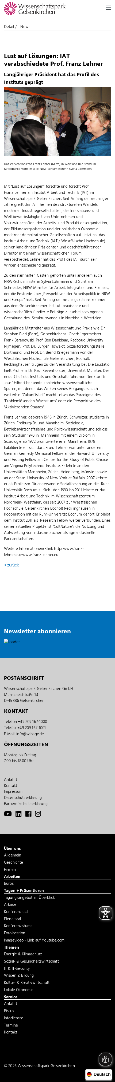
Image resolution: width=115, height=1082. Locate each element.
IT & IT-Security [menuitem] (17, 969)
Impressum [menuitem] (13, 792)
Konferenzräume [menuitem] (18, 926)
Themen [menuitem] (11, 948)
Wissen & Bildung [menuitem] (19, 976)
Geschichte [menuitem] (13, 863)
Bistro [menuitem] (9, 1011)
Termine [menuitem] (11, 1026)
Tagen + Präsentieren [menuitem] (24, 891)
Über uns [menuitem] (12, 849)
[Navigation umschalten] (108, 7)
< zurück (11, 565)
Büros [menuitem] (9, 884)
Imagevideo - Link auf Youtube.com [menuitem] (34, 941)
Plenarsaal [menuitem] (12, 919)
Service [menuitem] (10, 997)
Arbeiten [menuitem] (12, 877)
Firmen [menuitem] (10, 870)
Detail (9, 27)
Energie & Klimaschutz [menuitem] (23, 955)
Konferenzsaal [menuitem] (16, 912)
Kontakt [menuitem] (10, 786)
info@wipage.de (30, 734)
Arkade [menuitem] (10, 905)
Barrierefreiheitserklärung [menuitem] (26, 804)
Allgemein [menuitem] (12, 856)
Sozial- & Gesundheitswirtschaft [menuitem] (31, 962)
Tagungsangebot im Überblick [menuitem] (29, 898)
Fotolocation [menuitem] (14, 933)
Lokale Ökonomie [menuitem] (18, 990)
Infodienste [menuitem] (13, 1018)
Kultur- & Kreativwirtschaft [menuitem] (26, 983)
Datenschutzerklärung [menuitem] (23, 798)
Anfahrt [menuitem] (10, 780)
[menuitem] (8, 815)
